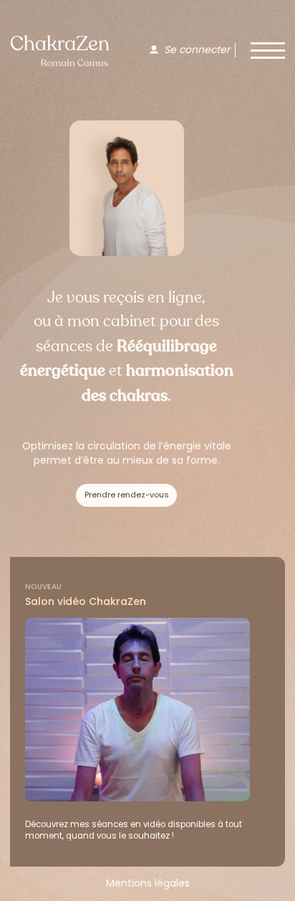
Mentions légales (148, 883)
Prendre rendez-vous (126, 494)
